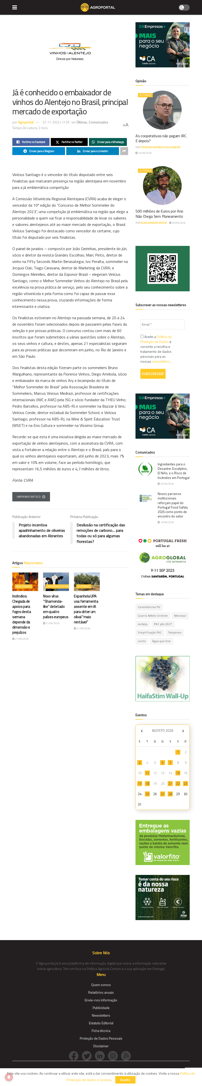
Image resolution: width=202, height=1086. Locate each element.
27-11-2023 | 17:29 (56, 122)
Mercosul (180, 616)
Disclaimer (101, 1045)
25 (147, 793)
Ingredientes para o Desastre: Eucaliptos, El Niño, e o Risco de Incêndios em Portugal (173, 471)
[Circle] (101, 1055)
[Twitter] (88, 1055)
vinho (142, 641)
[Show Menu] (14, 7)
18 (147, 783)
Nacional (23, 586)
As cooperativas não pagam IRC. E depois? (161, 138)
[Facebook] (75, 1055)
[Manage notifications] (9, 1077)
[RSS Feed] (127, 1055)
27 (162, 793)
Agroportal (26, 122)
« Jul (141, 731)
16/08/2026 (145, 153)
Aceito (125, 1079)
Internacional (58, 586)
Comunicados (98, 122)
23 (185, 783)
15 (178, 772)
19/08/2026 (167, 522)
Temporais (175, 632)
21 (170, 783)
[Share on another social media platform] (124, 151)
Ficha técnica (101, 1030)
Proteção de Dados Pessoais (101, 1038)
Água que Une (161, 641)
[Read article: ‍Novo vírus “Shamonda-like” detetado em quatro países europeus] (56, 582)
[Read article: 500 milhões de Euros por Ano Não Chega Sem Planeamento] (162, 185)
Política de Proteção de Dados (156, 339)
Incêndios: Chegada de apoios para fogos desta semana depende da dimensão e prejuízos (21, 614)
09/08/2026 (178, 223)
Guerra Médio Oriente (153, 616)
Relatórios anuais (101, 992)
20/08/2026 (167, 484)
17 (139, 783)
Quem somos (101, 984)
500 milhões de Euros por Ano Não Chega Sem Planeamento (159, 213)
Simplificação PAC (150, 632)
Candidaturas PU (149, 607)
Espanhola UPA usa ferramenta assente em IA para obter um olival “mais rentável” (86, 609)
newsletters (161, 361)
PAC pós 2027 (163, 624)
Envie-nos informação (101, 1000)
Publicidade (101, 1007)
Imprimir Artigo (29, 497)
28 (170, 793)
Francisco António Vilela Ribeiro (160, 147)
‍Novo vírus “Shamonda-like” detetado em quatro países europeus (55, 606)
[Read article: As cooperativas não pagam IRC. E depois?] (162, 110)
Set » (183, 731)
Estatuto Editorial (101, 1023)
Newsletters (101, 1015)
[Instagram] (114, 1055)
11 (147, 772)
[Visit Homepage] (98, 7)
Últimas (82, 122)
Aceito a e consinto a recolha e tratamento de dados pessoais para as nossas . (156, 349)
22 (178, 783)
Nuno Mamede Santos (153, 223)
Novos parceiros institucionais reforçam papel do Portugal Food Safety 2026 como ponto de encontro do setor (173, 505)
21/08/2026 (22, 639)
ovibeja (143, 624)
